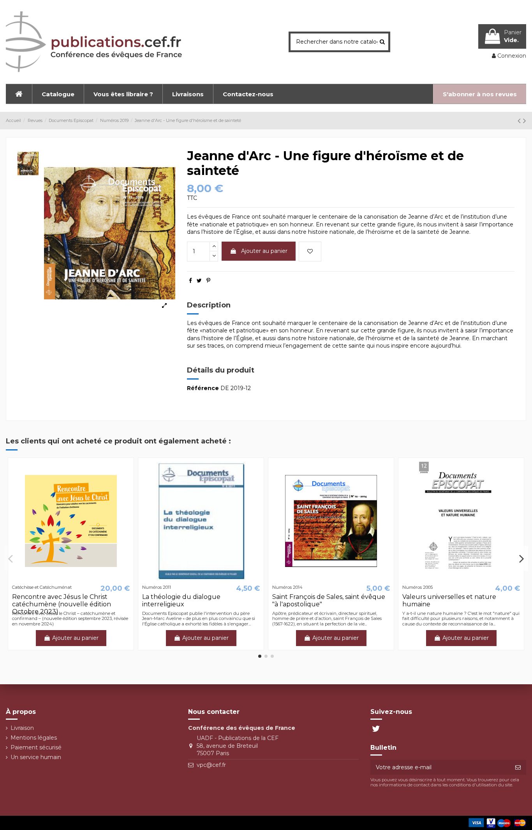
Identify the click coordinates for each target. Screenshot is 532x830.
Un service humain (36, 757)
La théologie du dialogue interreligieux (181, 600)
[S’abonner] (518, 767)
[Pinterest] (208, 280)
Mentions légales (34, 737)
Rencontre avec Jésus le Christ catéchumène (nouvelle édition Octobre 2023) (61, 604)
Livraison (22, 727)
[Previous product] (520, 120)
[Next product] (524, 120)
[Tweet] (199, 280)
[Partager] (190, 280)
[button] (58, 94)
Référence (203, 388)
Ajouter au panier (264, 250)
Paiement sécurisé (36, 747)
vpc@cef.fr (211, 764)
